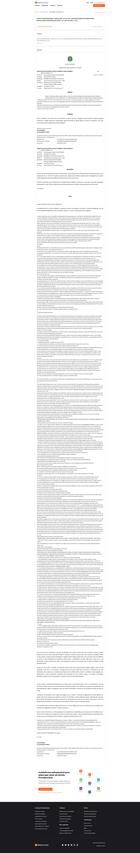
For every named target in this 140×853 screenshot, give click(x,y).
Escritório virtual (64, 821)
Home (36, 12)
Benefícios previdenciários (90, 811)
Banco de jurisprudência (65, 816)
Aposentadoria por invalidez (42, 826)
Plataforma (45, 5)
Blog (88, 2)
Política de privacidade (89, 833)
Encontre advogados (65, 828)
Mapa (85, 828)
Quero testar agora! (45, 789)
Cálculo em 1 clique (39, 811)
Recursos (59, 5)
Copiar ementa (96, 26)
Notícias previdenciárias (65, 833)
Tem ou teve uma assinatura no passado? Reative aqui (50, 792)
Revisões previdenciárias (90, 814)
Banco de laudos (64, 814)
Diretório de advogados (65, 819)
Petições (52, 5)
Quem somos (87, 823)
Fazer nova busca (99, 12)
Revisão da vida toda (40, 814)
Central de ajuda (88, 825)
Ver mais (39, 43)
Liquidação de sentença (41, 816)
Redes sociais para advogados (67, 811)
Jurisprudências (43, 12)
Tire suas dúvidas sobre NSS (66, 830)
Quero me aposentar (99, 2)
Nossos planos (98, 5)
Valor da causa (38, 819)
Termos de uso (87, 830)
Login (91, 2)
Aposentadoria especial (41, 823)
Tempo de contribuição (41, 821)
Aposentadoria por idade (41, 828)
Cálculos (37, 5)
